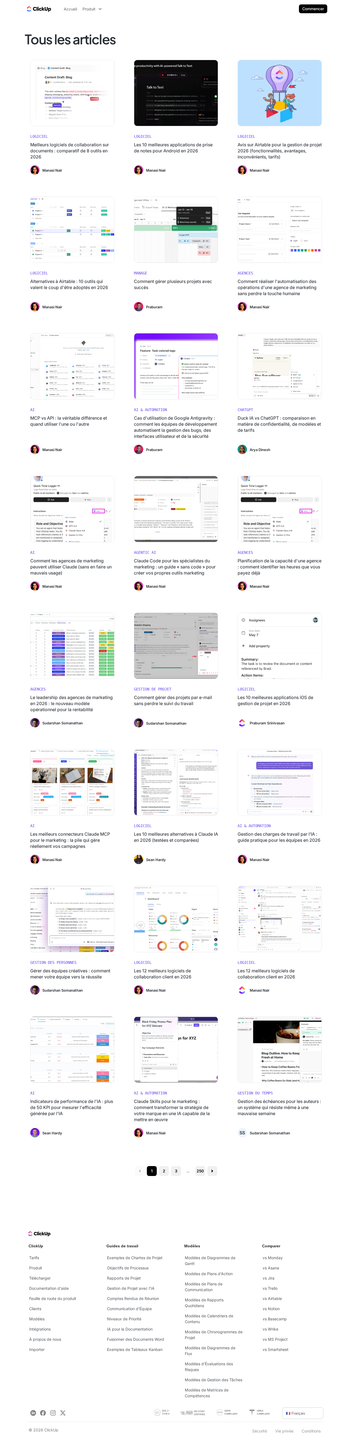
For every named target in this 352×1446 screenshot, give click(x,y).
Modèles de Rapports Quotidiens (204, 1302)
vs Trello (270, 1288)
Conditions (311, 1431)
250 (200, 1171)
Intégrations (40, 1329)
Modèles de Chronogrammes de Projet (214, 1334)
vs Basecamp (275, 1318)
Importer (37, 1349)
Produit (35, 1268)
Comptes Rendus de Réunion (133, 1298)
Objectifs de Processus (127, 1268)
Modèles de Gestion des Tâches (213, 1379)
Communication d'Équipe (129, 1308)
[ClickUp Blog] (38, 9)
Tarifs (34, 1257)
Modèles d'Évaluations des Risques (209, 1366)
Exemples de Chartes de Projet (135, 1257)
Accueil (70, 9)
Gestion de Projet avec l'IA (131, 1288)
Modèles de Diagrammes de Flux (210, 1350)
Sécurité (259, 1431)
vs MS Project (275, 1339)
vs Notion (271, 1308)
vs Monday (273, 1257)
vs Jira (268, 1278)
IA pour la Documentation (130, 1329)
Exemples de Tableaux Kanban (135, 1349)
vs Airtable (272, 1298)
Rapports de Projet (124, 1278)
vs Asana (271, 1268)
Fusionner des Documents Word (135, 1339)
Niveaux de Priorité (124, 1318)
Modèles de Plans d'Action (209, 1273)
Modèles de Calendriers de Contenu (209, 1318)
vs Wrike (270, 1329)
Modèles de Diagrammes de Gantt (210, 1260)
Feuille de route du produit (52, 1298)
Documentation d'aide (49, 1288)
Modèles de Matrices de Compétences (207, 1393)
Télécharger (40, 1278)
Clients (35, 1308)
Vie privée (284, 1431)
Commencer (313, 8)
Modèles (37, 1318)
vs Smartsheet (275, 1349)
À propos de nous (45, 1339)
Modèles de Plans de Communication (203, 1287)
